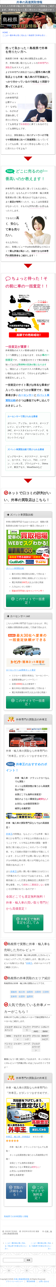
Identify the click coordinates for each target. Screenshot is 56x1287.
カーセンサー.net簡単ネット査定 (21, 670)
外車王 (9, 834)
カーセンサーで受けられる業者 (22, 416)
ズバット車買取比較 (15, 568)
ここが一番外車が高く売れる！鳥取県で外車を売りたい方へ (40, 1246)
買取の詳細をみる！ (16, 1191)
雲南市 (14, 992)
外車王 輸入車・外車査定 (18, 1137)
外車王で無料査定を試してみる (28, 922)
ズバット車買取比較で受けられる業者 (25, 449)
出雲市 (22, 996)
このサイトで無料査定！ (37, 1193)
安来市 (14, 996)
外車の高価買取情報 (29, 2)
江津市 (46, 992)
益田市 (30, 996)
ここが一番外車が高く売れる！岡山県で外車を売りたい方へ (16, 1246)
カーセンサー (26, 395)
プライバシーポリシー (14, 1281)
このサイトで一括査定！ (30, 600)
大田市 (38, 992)
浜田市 (30, 992)
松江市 (22, 992)
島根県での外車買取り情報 (16, 1216)
